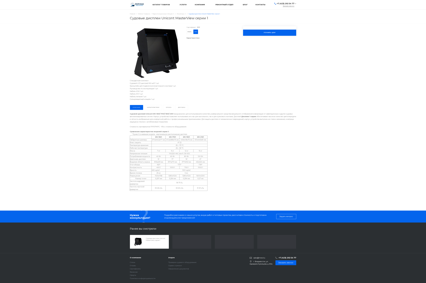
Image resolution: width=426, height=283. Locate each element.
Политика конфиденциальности (142, 278)
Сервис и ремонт (175, 266)
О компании (135, 258)
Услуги (171, 258)
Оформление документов (178, 269)
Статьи (132, 262)
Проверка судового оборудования (182, 262)
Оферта (133, 275)
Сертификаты (135, 269)
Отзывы (133, 266)
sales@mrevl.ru (259, 258)
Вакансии (134, 272)
